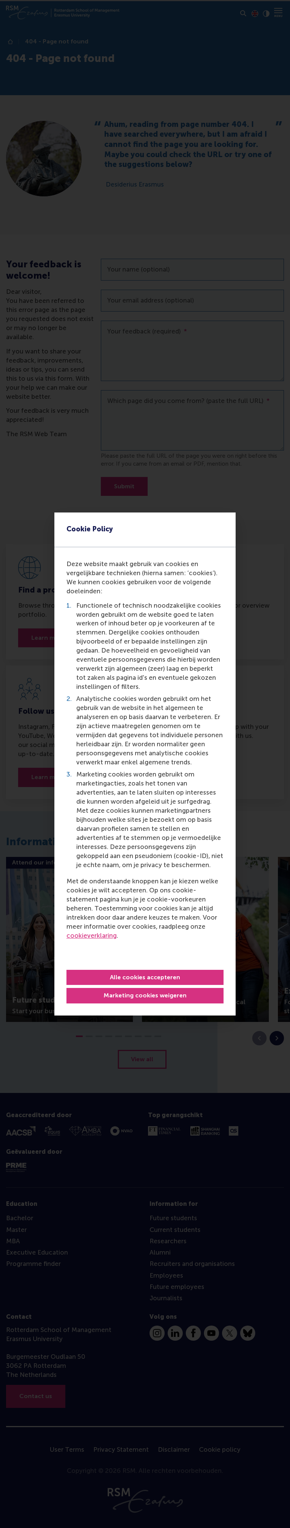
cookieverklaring (91, 935)
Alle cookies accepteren (145, 977)
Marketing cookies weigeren (145, 995)
